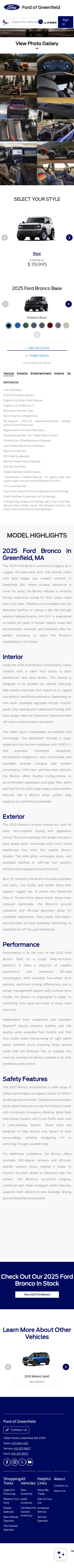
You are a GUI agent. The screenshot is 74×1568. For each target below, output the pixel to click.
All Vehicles (28, 1481)
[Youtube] (29, 1462)
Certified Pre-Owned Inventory (29, 1512)
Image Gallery (39, 355)
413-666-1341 (19, 1443)
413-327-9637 (22, 1448)
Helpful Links (44, 1481)
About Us (59, 1490)
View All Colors (38, 348)
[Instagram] (14, 1462)
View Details (37, 1382)
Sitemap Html (47, 1551)
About (59, 1479)
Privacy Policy (19, 1551)
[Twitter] (22, 1462)
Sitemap (36, 1550)
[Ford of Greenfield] (32, 7)
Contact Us (18, 1430)
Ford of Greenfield (8, 1551)
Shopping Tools (12, 1481)
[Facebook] (7, 1462)
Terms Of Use (28, 1550)
